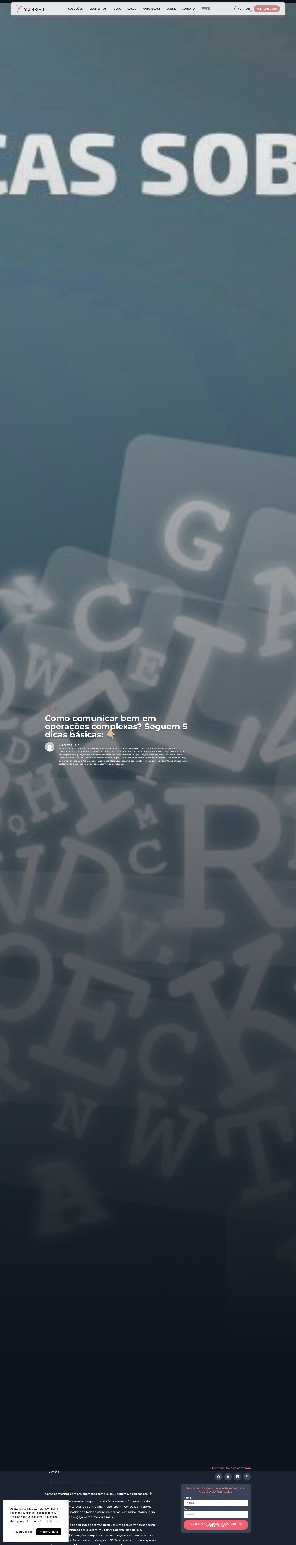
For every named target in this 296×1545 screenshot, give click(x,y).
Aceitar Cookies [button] (49, 1531)
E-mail (187, 1509)
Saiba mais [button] (53, 1521)
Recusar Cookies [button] (22, 1531)
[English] (204, 8)
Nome (187, 1497)
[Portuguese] (208, 8)
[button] (152, 1472)
